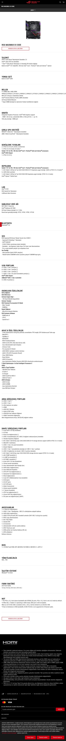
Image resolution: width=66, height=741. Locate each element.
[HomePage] (2, 694)
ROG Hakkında (5, 714)
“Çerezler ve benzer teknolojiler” (9, 733)
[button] (2, 2)
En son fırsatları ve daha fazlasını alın (12, 706)
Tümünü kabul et (57, 737)
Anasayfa (4, 718)
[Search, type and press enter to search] (60, 2)
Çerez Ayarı (30, 737)
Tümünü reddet (43, 737)
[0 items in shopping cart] (64, 2)
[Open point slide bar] (1, 224)
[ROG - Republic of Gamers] (33, 2)
